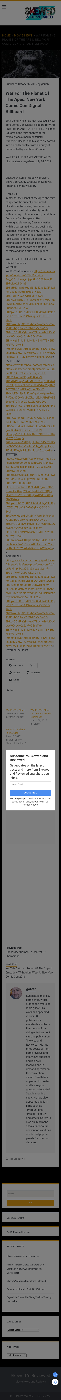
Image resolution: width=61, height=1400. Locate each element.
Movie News (23, 35)
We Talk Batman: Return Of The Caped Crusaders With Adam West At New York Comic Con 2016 (29, 972)
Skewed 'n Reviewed (30, 1375)
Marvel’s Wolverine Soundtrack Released (26, 1281)
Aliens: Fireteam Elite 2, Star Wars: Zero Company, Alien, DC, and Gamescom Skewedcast (25, 1268)
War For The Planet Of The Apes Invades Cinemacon (41, 713)
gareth (45, 84)
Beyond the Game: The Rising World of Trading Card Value (29, 1299)
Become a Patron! (15, 1218)
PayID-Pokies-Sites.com (18, 1232)
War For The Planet (16, 710)
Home (6, 35)
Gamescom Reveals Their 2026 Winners (26, 1289)
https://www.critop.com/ (30, 1395)
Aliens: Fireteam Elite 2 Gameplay (23, 1256)
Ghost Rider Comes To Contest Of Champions (26, 954)
